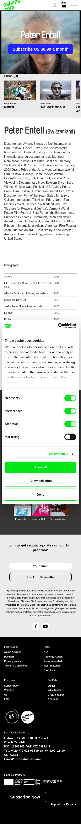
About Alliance (12, 652)
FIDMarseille (20, 519)
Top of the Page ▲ (64, 804)
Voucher (9, 690)
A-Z (46, 652)
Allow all (40, 467)
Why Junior (54, 690)
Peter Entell (10, 103)
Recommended (53, 661)
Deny (40, 494)
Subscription (11, 685)
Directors (49, 670)
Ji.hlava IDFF (39, 519)
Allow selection (40, 480)
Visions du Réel (58, 519)
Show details (58, 454)
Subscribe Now (25, 797)
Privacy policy (12, 661)
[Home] (12, 5)
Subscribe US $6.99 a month (41, 49)
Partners (9, 656)
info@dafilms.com (27, 759)
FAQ (6, 699)
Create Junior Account (56, 697)
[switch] (70, 411)
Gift (6, 694)
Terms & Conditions (15, 665)
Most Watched (52, 665)
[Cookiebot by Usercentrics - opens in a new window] (58, 326)
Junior (51, 685)
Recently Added (53, 656)
